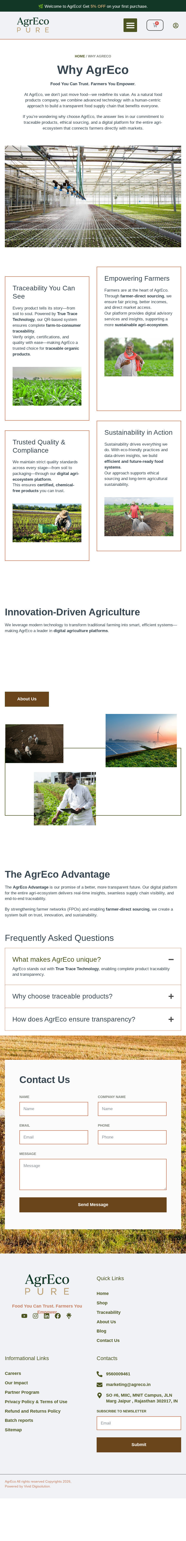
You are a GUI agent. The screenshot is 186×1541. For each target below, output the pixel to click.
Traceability (109, 1312)
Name (24, 1097)
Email (24, 1125)
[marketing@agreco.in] (99, 1385)
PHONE (104, 1125)
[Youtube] (24, 1316)
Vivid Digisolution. (37, 1486)
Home (80, 56)
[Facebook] (58, 1316)
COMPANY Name (112, 1097)
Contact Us (108, 1340)
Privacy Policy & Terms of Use (36, 1402)
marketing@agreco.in (128, 1384)
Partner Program (22, 1392)
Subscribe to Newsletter (121, 1411)
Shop (102, 1303)
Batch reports (19, 1420)
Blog (101, 1331)
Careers (13, 1373)
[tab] (93, 957)
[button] (130, 25)
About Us (106, 1322)
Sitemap (13, 1430)
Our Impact (16, 1383)
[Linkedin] (47, 1316)
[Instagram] (35, 1316)
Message (27, 1154)
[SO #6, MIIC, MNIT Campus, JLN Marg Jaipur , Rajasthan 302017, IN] (99, 1395)
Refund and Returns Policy (33, 1411)
